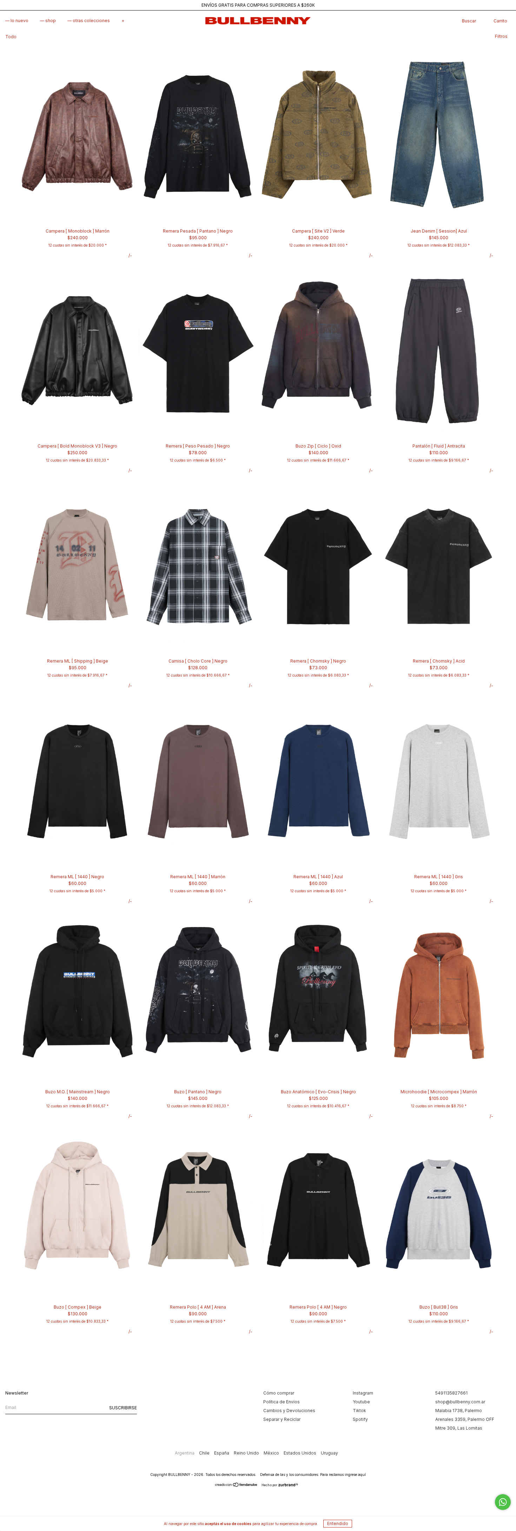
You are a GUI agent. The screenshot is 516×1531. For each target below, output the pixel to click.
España (222, 1453)
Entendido (337, 1523)
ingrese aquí (355, 1474)
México (272, 1453)
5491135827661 (451, 1393)
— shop (48, 20)
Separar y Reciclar (281, 1419)
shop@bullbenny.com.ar (460, 1401)
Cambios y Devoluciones (289, 1410)
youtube (361, 1401)
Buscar (469, 20)
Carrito (500, 20)
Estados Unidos (300, 1453)
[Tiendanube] (236, 1485)
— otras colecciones (88, 20)
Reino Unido (247, 1453)
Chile (205, 1453)
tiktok (359, 1410)
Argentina (185, 1453)
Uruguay (329, 1453)
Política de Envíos (281, 1401)
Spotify (360, 1419)
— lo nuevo (16, 20)
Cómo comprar (278, 1393)
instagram (363, 1393)
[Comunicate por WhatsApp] (503, 1502)
